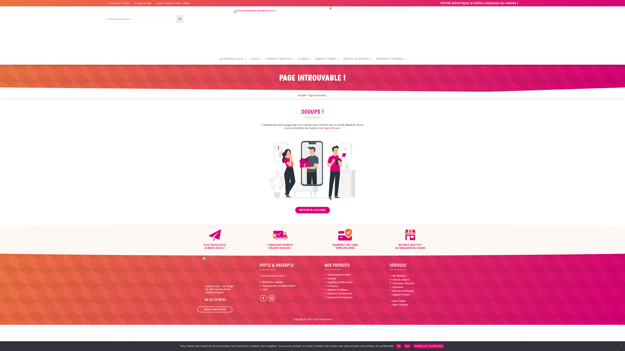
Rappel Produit (401, 294)
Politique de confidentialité (428, 346)
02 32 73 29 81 (215, 299)
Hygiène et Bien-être (339, 282)
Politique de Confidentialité (278, 285)
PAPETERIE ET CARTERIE (389, 59)
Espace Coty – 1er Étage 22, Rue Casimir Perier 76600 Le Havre (219, 289)
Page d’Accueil (331, 128)
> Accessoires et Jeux (338, 274)
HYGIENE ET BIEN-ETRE (278, 59)
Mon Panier (399, 300)
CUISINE (254, 59)
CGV (264, 289)
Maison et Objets (337, 289)
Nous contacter (215, 309)
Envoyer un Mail (142, 3)
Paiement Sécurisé (404, 283)
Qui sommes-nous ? (274, 275)
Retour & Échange (403, 290)
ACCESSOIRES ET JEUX (231, 59)
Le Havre (332, 285)
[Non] (621, 346)
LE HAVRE (303, 59)
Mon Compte (400, 304)
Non (407, 346)
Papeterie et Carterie (340, 297)
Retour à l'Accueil (312, 210)
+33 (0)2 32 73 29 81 (119, 3)
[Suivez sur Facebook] (263, 298)
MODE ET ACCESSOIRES (356, 59)
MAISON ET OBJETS (325, 59)
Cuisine (331, 278)
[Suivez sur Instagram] (271, 298)
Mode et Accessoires (339, 293)
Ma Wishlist (399, 275)
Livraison (398, 287)
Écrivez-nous (214, 248)
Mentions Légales (273, 282)
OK (398, 346)
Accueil (302, 95)
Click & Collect (401, 279)
